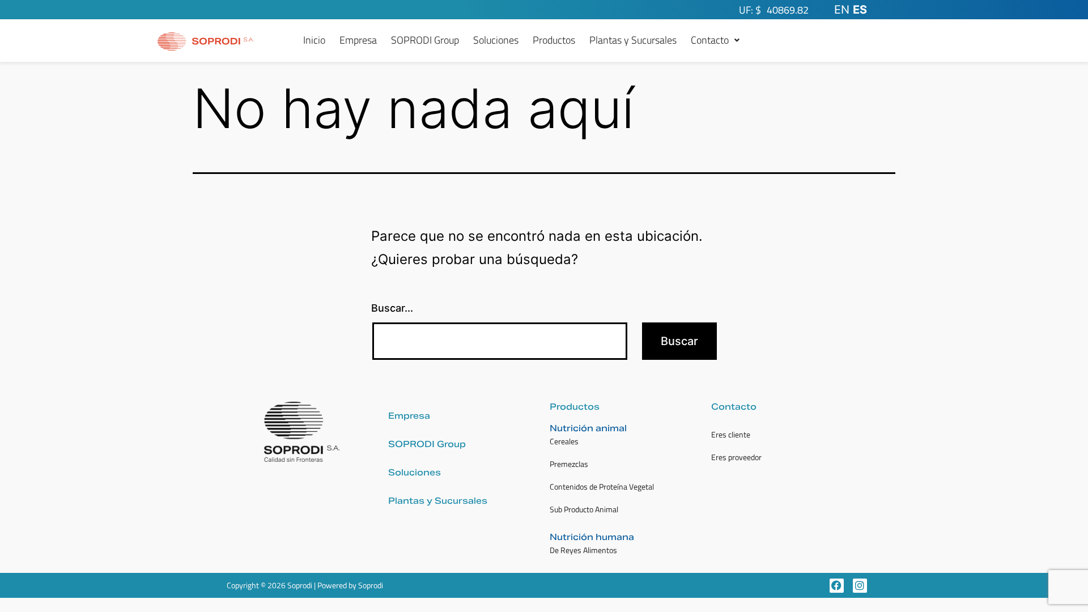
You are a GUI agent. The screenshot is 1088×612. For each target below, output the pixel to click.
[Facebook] (837, 586)
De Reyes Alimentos (583, 550)
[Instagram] (860, 586)
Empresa (358, 40)
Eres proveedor (736, 457)
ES (860, 9)
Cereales (564, 441)
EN (841, 9)
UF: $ (750, 10)
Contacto (710, 40)
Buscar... (392, 308)
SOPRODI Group (425, 40)
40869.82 (788, 10)
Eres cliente (730, 434)
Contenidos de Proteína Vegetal (602, 486)
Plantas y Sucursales (633, 40)
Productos (554, 40)
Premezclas (569, 464)
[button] (715, 40)
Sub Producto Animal (584, 509)
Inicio (314, 40)
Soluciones (495, 40)
